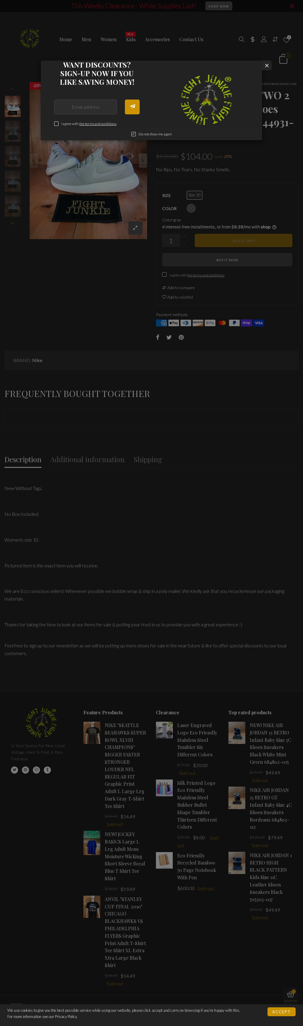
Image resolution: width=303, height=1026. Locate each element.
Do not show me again (155, 134)
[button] (132, 107)
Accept (281, 1011)
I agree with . (89, 123)
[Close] (267, 65)
